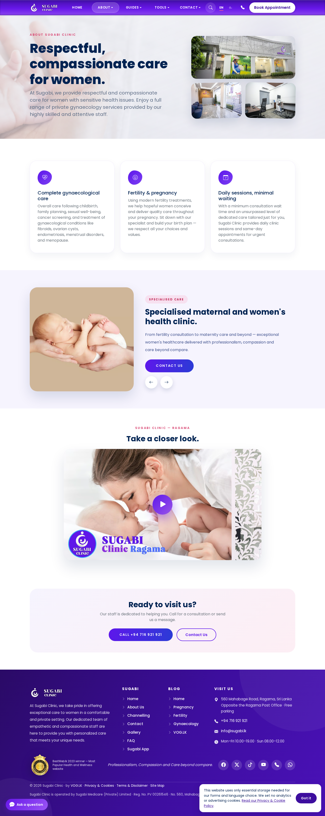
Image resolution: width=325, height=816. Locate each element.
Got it (306, 798)
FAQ (131, 740)
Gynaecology (186, 723)
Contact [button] (189, 7)
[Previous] (151, 382)
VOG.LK (180, 732)
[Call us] (276, 765)
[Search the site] (210, 7)
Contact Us (169, 365)
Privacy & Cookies (99, 785)
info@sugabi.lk (233, 730)
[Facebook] (223, 765)
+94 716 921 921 (234, 720)
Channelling (138, 715)
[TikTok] (250, 765)
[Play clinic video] (162, 504)
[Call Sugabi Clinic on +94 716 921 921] (242, 7)
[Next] (166, 382)
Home (77, 7)
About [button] (104, 7)
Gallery (134, 732)
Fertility (180, 715)
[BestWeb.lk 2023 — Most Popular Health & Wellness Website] (40, 765)
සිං (230, 7)
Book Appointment (272, 7)
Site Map (157, 785)
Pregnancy (183, 707)
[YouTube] (263, 765)
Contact (135, 723)
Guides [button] (132, 7)
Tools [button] (161, 7)
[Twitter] (236, 765)
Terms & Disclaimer (132, 785)
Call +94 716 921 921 (140, 634)
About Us (135, 707)
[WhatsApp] (290, 765)
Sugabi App (138, 748)
